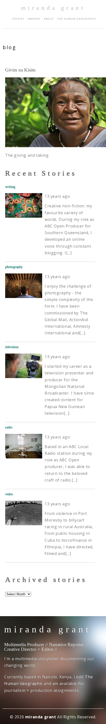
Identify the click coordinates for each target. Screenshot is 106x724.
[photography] (23, 285)
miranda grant (53, 8)
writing (10, 187)
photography (14, 267)
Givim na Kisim (20, 69)
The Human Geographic (76, 18)
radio (8, 427)
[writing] (23, 205)
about (49, 18)
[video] (23, 513)
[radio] (23, 446)
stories (18, 18)
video (9, 494)
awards (34, 18)
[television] (23, 366)
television (11, 347)
